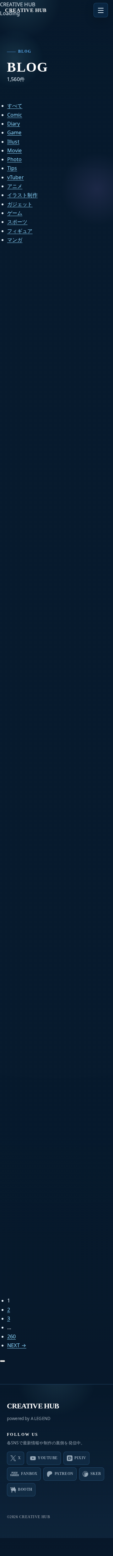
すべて (15, 105)
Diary (13, 123)
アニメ (15, 186)
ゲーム (15, 212)
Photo (14, 159)
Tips (12, 168)
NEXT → (16, 1345)
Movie (14, 150)
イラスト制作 (22, 194)
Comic (14, 114)
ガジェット (20, 204)
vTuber (15, 177)
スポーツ (17, 221)
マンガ (15, 239)
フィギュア (20, 230)
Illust (13, 141)
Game (14, 132)
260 (11, 1336)
